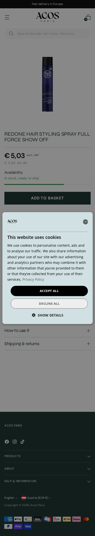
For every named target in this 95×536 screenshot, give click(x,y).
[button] (47, 315)
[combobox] (85, 221)
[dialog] (47, 268)
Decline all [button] (49, 303)
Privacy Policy (33, 279)
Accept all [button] (49, 291)
